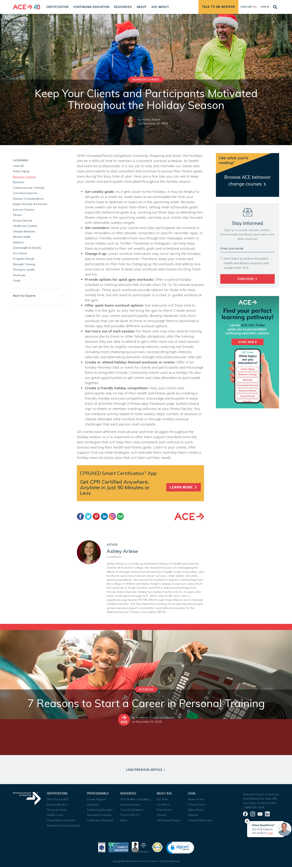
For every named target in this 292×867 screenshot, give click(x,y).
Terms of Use (196, 799)
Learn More (182, 487)
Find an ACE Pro (130, 815)
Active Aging (21, 171)
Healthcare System (25, 226)
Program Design (23, 258)
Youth (16, 280)
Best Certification (57, 804)
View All (18, 166)
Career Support (96, 799)
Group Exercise (22, 220)
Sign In (265, 7)
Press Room (164, 809)
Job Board (93, 804)
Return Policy (196, 809)
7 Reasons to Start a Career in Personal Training (146, 703)
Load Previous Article (144, 769)
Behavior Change (146, 79)
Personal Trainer (57, 809)
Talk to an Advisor (218, 7)
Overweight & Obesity (27, 248)
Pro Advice (20, 253)
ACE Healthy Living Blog (135, 799)
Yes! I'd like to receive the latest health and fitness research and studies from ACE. (246, 263)
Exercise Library (130, 804)
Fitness (17, 215)
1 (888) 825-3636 (253, 807)
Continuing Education (100, 809)
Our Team (162, 799)
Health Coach (55, 815)
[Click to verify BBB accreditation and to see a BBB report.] (140, 847)
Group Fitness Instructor (61, 820)
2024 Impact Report (169, 820)
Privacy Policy (196, 804)
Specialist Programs (99, 815)
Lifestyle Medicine (24, 231)
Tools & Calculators (131, 809)
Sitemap (193, 815)
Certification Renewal (100, 820)
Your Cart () (248, 7)
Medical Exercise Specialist (63, 825)
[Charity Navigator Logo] (118, 847)
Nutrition (18, 242)
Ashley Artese (151, 119)
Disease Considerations (28, 198)
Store (123, 820)
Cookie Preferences (200, 820)
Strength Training (24, 264)
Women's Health (24, 269)
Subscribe (246, 279)
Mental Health (22, 237)
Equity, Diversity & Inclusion (30, 204)
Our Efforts (163, 804)
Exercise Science (23, 209)
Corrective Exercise (25, 193)
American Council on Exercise (155, 717)
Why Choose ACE (57, 799)
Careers (162, 815)
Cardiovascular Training (28, 187)
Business (18, 182)
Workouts (19, 275)
